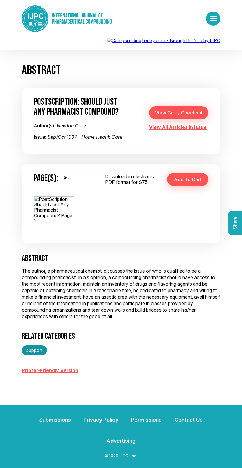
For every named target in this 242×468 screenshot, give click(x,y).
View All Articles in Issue (178, 127)
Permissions (146, 420)
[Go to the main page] (67, 18)
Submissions (55, 420)
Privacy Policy (101, 420)
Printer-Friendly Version (50, 370)
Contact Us (188, 420)
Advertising (121, 441)
